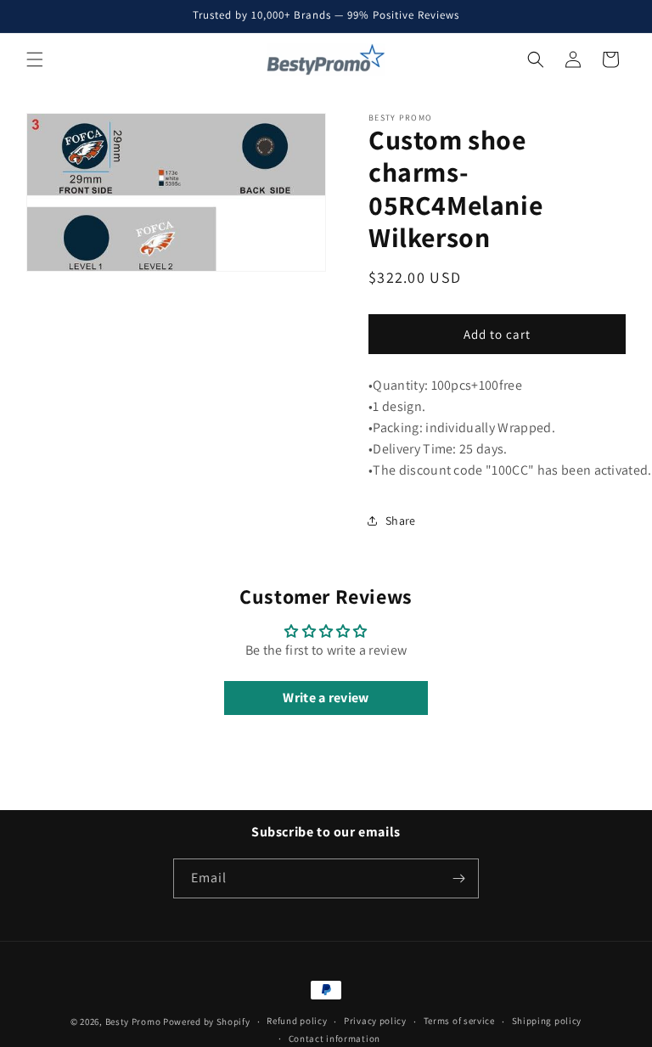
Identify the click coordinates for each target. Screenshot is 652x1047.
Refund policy (297, 1021)
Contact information (334, 1038)
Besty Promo (133, 1021)
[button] (34, 59)
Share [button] (400, 520)
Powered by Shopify (206, 1021)
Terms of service (459, 1021)
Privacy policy (375, 1021)
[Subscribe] (459, 878)
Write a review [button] (325, 697)
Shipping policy (547, 1021)
